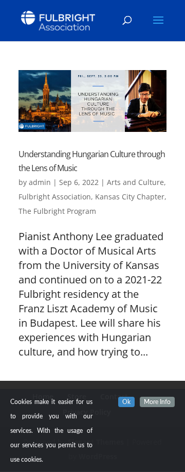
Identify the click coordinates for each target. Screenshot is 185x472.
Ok (126, 402)
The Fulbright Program (57, 211)
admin (40, 182)
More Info (157, 402)
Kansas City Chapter (129, 196)
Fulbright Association (54, 196)
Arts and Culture (135, 182)
